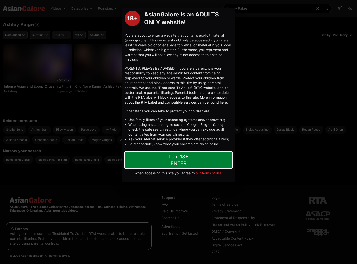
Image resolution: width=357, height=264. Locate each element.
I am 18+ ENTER (178, 160)
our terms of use (208, 173)
